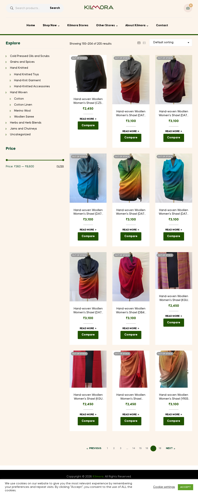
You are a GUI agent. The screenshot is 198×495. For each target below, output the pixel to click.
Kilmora (98, 476)
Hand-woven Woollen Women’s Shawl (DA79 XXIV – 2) (174, 212)
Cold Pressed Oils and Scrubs (30, 56)
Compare (88, 125)
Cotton (19, 98)
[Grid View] (139, 42)
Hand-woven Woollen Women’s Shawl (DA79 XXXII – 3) (88, 311)
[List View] (144, 42)
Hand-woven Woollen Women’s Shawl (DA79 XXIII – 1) (131, 212)
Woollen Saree (24, 116)
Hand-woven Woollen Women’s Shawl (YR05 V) (173, 397)
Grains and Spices (22, 62)
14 (133, 448)
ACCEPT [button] (185, 487)
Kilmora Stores (77, 25)
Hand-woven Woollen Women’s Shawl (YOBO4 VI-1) (130, 397)
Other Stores (105, 25)
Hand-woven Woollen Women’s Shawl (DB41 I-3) (131, 311)
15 (140, 448)
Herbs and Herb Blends (25, 122)
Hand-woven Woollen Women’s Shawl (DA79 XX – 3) (131, 114)
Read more (87, 119)
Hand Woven (18, 92)
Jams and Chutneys (23, 128)
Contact (162, 25)
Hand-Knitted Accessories (32, 86)
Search (55, 8)
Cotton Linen (23, 104)
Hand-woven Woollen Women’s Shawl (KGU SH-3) (173, 298)
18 (160, 448)
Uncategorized (20, 134)
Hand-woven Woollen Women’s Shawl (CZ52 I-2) (88, 101)
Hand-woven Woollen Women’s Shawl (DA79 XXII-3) (88, 212)
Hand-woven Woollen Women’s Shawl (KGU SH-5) (88, 397)
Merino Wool (22, 110)
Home (30, 25)
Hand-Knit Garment (27, 80)
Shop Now (50, 25)
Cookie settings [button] (164, 487)
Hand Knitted (19, 68)
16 (146, 448)
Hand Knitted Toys (26, 74)
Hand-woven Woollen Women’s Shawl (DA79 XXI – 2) (174, 114)
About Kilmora (135, 25)
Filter (60, 166)
